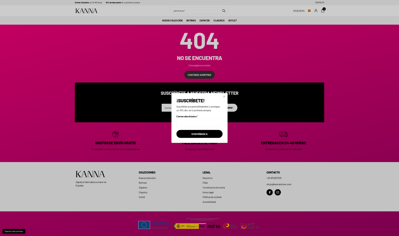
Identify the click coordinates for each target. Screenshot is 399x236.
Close (224, 96)
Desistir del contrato (14, 231)
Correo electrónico (187, 116)
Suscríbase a (199, 133)
